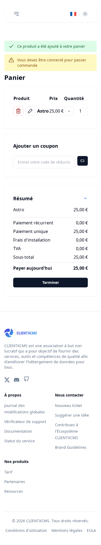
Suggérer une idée (72, 415)
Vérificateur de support (25, 421)
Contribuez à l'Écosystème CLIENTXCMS (66, 431)
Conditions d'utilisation (26, 530)
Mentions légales (66, 530)
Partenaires (14, 481)
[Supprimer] (18, 111)
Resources (13, 491)
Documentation (18, 431)
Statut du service (19, 440)
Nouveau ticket (68, 405)
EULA (91, 530)
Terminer (50, 282)
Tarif (8, 471)
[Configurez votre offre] (30, 111)
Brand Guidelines (70, 447)
